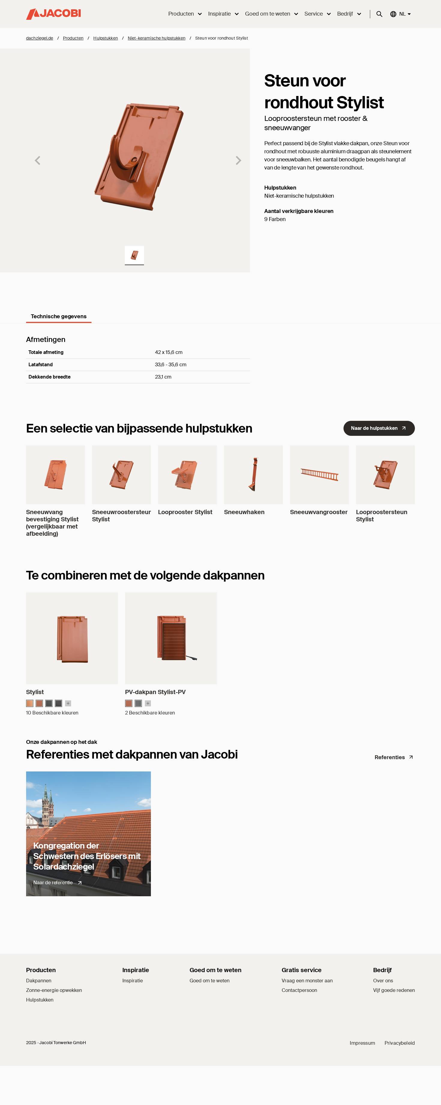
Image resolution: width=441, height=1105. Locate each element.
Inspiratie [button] (219, 13)
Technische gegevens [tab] (59, 316)
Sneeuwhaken (244, 512)
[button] (134, 255)
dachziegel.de (39, 38)
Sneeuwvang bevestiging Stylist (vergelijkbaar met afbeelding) (52, 523)
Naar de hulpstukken (374, 428)
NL (402, 13)
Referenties (390, 757)
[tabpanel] (220, 367)
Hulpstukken (105, 38)
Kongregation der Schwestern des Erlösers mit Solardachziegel (86, 856)
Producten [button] (181, 13)
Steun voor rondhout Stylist (221, 38)
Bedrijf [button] (345, 13)
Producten (73, 38)
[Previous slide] (38, 160)
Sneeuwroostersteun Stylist (122, 515)
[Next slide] (238, 160)
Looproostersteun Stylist (381, 515)
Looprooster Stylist (185, 512)
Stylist (35, 692)
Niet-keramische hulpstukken (156, 38)
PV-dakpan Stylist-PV (155, 692)
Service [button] (313, 13)
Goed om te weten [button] (267, 13)
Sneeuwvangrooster (319, 512)
